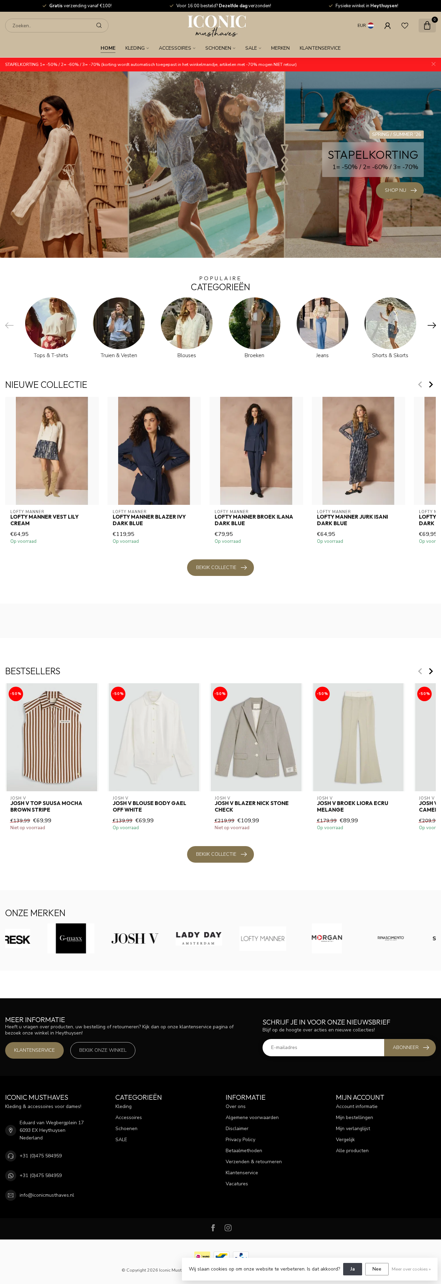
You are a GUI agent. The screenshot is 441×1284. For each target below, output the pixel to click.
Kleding (135, 48)
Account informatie (357, 1106)
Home (108, 48)
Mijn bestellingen (354, 1117)
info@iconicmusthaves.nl (47, 1195)
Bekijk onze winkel (102, 1050)
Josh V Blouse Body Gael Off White (149, 807)
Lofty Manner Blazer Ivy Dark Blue (149, 520)
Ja (352, 1269)
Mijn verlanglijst (353, 1128)
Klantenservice (320, 48)
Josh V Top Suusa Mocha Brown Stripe (46, 807)
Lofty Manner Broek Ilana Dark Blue (254, 520)
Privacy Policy (240, 1139)
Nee (376, 1269)
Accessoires (175, 48)
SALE (251, 48)
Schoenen (218, 48)
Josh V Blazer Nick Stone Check (252, 807)
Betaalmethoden (244, 1150)
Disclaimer (237, 1128)
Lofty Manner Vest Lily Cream (44, 520)
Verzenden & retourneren (254, 1161)
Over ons (236, 1106)
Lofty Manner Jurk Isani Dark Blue (352, 520)
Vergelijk (345, 1139)
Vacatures (237, 1183)
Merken (280, 48)
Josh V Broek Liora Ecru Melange (352, 807)
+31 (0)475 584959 (41, 1156)
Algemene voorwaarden (252, 1117)
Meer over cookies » (411, 1269)
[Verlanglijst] (404, 25)
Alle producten (352, 1150)
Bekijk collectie (216, 567)
